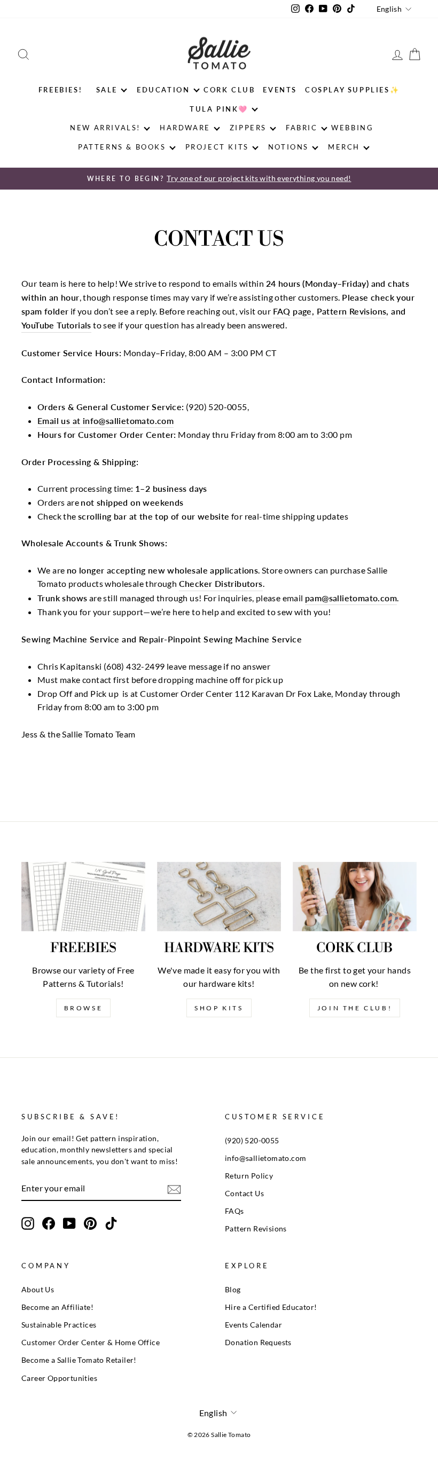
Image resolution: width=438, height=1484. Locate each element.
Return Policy (249, 1176)
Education (163, 89)
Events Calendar (253, 1325)
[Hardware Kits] (219, 896)
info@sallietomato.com (265, 1158)
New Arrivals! (105, 127)
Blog (233, 1289)
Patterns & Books (122, 147)
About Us (37, 1289)
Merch (344, 147)
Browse (83, 1008)
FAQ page (292, 311)
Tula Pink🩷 (219, 109)
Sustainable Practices (58, 1325)
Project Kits (217, 147)
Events (280, 89)
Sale (107, 89)
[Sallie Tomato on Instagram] (27, 1223)
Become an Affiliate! (57, 1307)
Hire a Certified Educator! (271, 1307)
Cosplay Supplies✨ (352, 89)
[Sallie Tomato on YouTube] (69, 1223)
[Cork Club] (355, 896)
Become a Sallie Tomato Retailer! (79, 1360)
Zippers (248, 127)
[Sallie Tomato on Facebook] (48, 1223)
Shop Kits (218, 1008)
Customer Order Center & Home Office (90, 1342)
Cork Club (229, 89)
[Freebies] (83, 896)
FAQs (234, 1211)
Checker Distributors (221, 583)
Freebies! (60, 89)
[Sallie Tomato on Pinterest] (90, 1223)
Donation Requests (258, 1342)
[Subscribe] (174, 1188)
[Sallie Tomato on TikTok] (111, 1223)
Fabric (302, 127)
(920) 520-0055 (252, 1140)
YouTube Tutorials (56, 325)
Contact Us (244, 1193)
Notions (288, 147)
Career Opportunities (59, 1378)
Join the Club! (354, 1008)
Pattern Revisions (352, 311)
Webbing (352, 127)
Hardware (185, 127)
